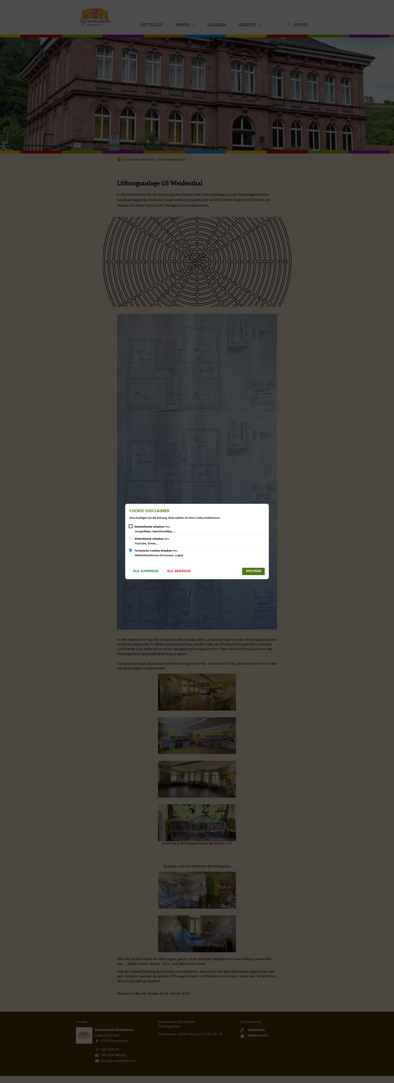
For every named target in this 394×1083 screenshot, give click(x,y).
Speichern (253, 571)
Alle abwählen (178, 571)
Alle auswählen (145, 571)
